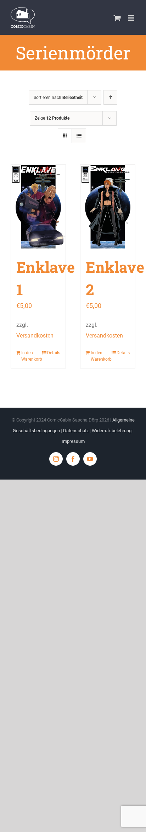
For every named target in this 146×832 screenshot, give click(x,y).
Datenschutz (76, 430)
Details (53, 352)
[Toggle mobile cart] (117, 18)
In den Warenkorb (29, 356)
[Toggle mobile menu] (131, 18)
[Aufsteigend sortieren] (110, 97)
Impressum (73, 441)
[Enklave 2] (107, 206)
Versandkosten (35, 335)
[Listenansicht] (79, 136)
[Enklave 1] (38, 206)
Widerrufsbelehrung (111, 430)
